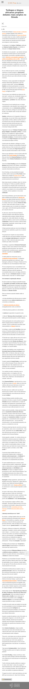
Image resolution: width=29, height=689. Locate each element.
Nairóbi (14, 383)
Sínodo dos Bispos (21, 35)
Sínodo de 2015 (18, 175)
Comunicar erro (7, 679)
